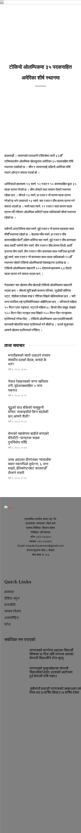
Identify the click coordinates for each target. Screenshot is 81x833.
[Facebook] (7, 566)
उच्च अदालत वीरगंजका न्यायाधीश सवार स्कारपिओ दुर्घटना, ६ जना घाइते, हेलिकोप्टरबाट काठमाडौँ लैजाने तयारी (29, 466)
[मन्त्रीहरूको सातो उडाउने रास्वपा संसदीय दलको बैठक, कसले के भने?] (66, 360)
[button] (7, 42)
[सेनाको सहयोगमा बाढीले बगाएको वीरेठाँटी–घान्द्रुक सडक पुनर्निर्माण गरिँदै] (66, 438)
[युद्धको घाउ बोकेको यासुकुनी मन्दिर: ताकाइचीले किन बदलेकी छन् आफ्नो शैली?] (66, 412)
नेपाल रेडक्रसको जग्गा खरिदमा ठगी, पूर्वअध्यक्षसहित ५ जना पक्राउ (28, 385)
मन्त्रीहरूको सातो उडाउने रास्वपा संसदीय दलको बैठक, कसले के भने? (29, 359)
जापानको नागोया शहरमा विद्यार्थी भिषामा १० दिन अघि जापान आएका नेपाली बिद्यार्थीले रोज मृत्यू (51, 654)
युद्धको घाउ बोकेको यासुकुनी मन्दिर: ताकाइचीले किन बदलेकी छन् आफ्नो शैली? (28, 411)
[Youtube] (14, 566)
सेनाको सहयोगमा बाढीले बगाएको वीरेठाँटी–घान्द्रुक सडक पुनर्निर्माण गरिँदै (28, 438)
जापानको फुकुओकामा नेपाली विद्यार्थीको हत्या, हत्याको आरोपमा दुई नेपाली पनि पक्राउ (51, 672)
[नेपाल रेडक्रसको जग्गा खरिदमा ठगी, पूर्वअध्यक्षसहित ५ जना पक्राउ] (66, 386)
